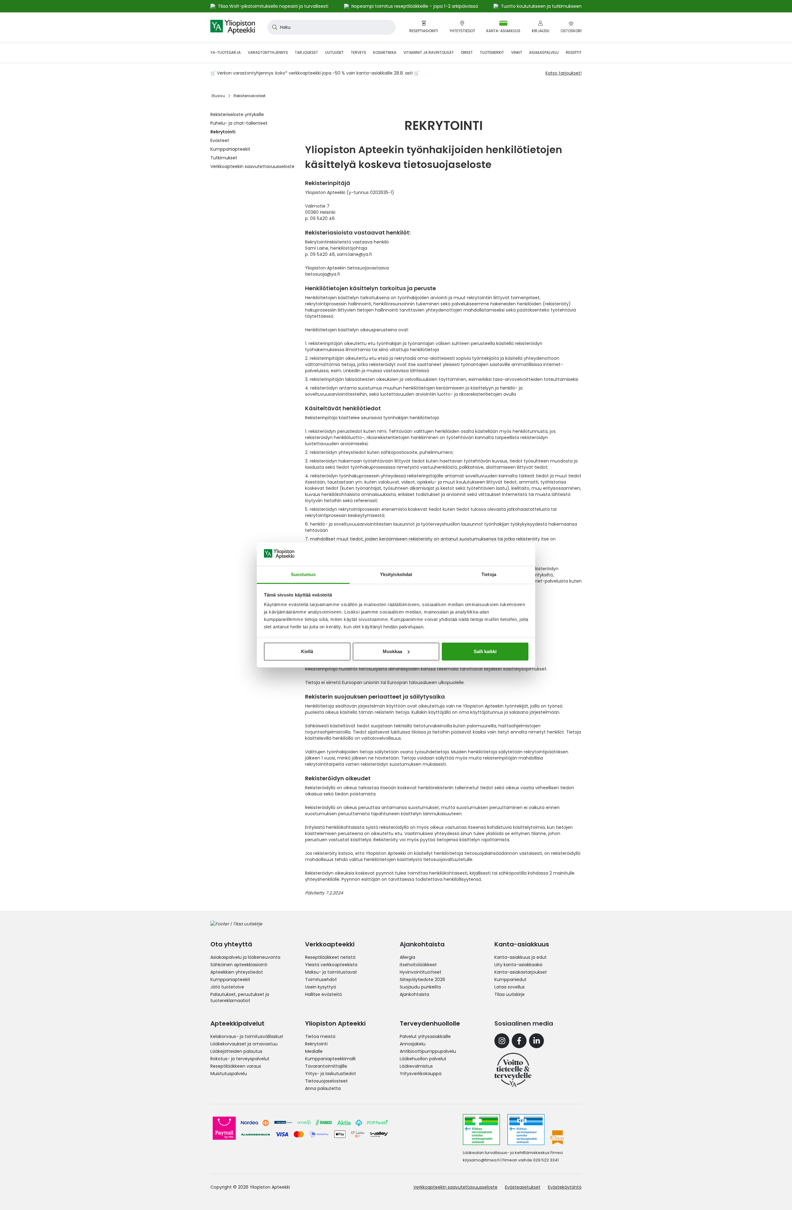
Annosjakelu (412, 1044)
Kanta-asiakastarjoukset (520, 972)
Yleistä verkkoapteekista (331, 965)
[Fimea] (481, 1129)
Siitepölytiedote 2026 (422, 979)
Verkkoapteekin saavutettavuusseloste (455, 1187)
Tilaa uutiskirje (509, 994)
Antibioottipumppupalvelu (428, 1051)
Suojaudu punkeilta (420, 987)
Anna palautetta (323, 1088)
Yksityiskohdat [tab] (396, 574)
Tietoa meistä (320, 1036)
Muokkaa (392, 651)
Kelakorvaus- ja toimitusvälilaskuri (246, 1036)
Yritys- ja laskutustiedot (330, 1073)
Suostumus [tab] (303, 574)
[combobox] (331, 27)
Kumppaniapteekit (230, 979)
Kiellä (307, 651)
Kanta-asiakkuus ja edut (520, 957)
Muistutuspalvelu (228, 1073)
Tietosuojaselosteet (326, 1081)
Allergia (407, 957)
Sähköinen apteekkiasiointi (238, 965)
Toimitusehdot (321, 979)
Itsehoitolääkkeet (418, 965)
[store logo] (232, 27)
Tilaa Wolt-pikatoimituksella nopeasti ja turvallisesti (273, 6)
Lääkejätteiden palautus (236, 1051)
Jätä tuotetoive (227, 987)
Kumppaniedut (510, 979)
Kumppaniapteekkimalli (330, 1059)
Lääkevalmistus (416, 1066)
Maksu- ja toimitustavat (331, 972)
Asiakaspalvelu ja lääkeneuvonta (245, 957)
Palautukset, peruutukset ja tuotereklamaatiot (239, 997)
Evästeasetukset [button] (522, 1187)
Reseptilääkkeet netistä (330, 957)
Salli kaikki (485, 651)
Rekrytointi (316, 1044)
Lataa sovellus (509, 987)
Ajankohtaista (414, 994)
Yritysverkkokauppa (420, 1073)
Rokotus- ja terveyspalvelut (239, 1059)
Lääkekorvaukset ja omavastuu (244, 1044)
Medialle (314, 1051)
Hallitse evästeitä (323, 994)
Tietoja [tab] (488, 574)
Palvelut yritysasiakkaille (425, 1036)
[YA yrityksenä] (513, 1070)
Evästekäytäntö (565, 1187)
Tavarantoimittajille (326, 1066)
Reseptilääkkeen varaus (235, 1066)
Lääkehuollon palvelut (423, 1059)
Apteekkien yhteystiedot (236, 972)
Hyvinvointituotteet (420, 972)
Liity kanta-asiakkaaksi (518, 965)
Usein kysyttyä (320, 987)
